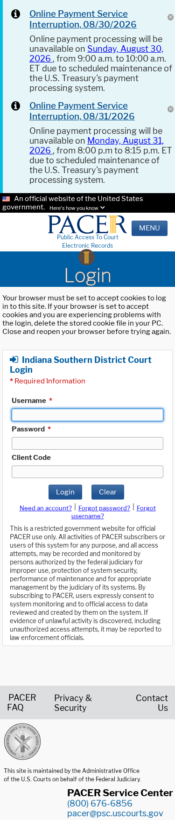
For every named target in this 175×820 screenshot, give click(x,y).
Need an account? (46, 508)
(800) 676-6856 (100, 803)
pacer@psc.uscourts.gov (115, 813)
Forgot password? (104, 508)
